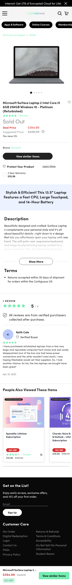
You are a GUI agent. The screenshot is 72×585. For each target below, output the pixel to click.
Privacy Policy (11, 554)
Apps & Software (13, 24)
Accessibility (43, 540)
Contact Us (10, 545)
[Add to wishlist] (69, 102)
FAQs (6, 549)
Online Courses (41, 24)
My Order (9, 531)
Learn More (49, 166)
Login (6, 540)
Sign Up (12, 512)
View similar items (27, 156)
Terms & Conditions (48, 536)
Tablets (32, 34)
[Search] (59, 13)
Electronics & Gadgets (14, 34)
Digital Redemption (15, 536)
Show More (36, 261)
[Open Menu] (5, 13)
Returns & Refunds (47, 531)
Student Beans (45, 553)
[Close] (66, 3)
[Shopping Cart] (66, 13)
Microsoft (15, 147)
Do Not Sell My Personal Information (51, 547)
